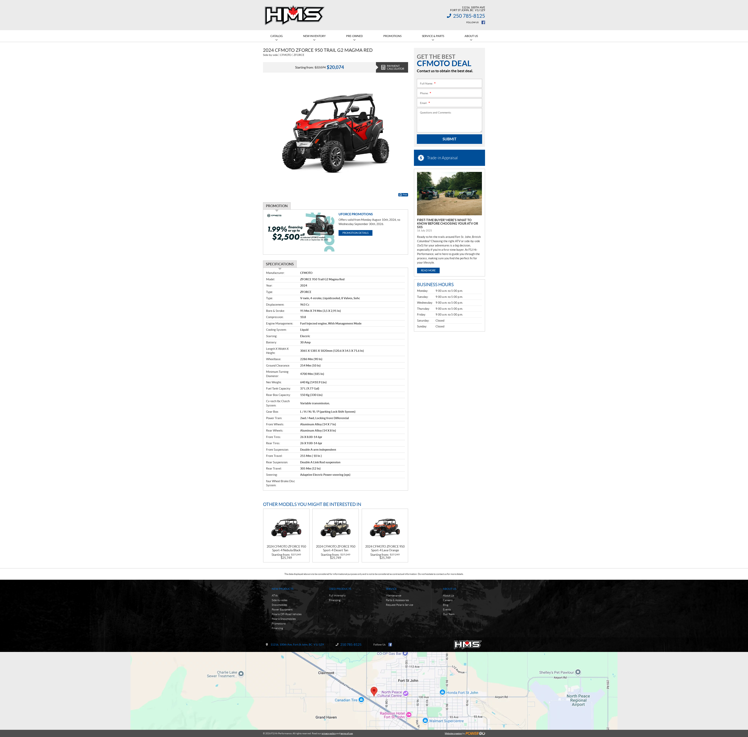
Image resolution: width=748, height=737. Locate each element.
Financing (277, 628)
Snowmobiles (279, 604)
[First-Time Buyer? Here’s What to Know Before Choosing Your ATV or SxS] (449, 193)
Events (447, 609)
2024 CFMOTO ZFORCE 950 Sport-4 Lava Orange (385, 548)
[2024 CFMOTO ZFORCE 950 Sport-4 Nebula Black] (286, 527)
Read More (428, 270)
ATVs (275, 595)
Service (391, 588)
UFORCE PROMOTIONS (356, 214)
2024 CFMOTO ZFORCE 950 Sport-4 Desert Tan (335, 548)
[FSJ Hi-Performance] (294, 15)
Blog (445, 604)
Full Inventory (337, 595)
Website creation (453, 733)
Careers (448, 600)
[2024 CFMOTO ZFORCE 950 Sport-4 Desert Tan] (336, 527)
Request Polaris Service (399, 604)
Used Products (340, 588)
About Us (449, 588)
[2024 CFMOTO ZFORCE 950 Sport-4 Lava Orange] (385, 527)
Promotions (279, 623)
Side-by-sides (279, 600)
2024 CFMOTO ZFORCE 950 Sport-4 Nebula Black (286, 548)
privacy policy (329, 733)
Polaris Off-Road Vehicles (287, 614)
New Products (282, 588)
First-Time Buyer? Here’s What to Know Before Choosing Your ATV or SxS (447, 223)
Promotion (277, 206)
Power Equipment (282, 609)
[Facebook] (483, 22)
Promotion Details (355, 232)
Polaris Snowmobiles (284, 618)
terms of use (346, 733)
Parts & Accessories (397, 600)
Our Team (448, 614)
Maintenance (393, 595)
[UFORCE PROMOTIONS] (301, 232)
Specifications (280, 264)
